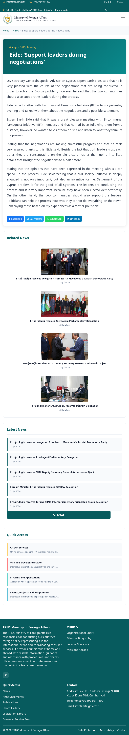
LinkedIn (75, 218)
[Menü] (123, 18)
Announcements (13, 697)
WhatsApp (56, 218)
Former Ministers (78, 644)
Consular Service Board (17, 719)
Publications (10, 702)
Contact (121, 730)
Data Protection (87, 730)
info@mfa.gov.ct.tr (15, 1)
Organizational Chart (80, 633)
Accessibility (107, 730)
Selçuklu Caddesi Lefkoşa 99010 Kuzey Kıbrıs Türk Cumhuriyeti (37, 9)
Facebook (16, 218)
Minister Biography (79, 638)
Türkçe (120, 2)
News (16, 30)
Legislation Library (14, 713)
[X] (105, 10)
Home (6, 30)
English (108, 2)
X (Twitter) (36, 218)
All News (58, 514)
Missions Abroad (77, 650)
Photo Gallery (11, 708)
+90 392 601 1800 (41, 1)
